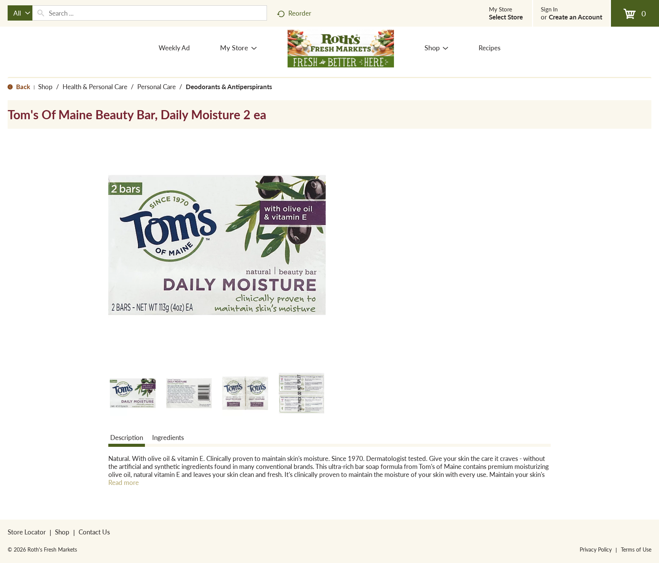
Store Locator (27, 531)
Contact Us (94, 531)
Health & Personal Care (95, 86)
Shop (45, 86)
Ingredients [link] (168, 437)
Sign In (549, 9)
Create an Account (575, 16)
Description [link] (126, 437)
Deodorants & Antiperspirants (229, 86)
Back (22, 86)
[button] (132, 393)
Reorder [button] (299, 13)
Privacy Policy (596, 549)
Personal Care (156, 86)
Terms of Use (636, 549)
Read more (123, 482)
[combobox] (20, 13)
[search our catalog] (40, 13)
